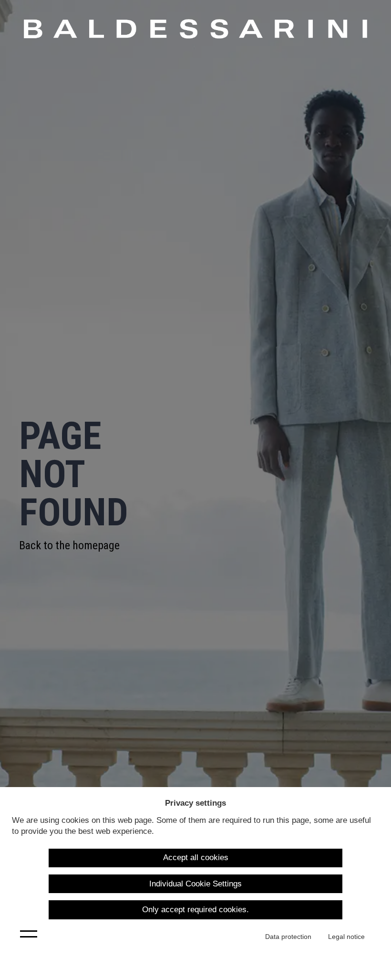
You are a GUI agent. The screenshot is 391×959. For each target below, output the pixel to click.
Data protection (288, 936)
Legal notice (346, 936)
